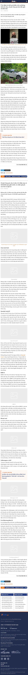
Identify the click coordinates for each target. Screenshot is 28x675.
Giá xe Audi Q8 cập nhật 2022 (7, 602)
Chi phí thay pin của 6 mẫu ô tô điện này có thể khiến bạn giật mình (14, 245)
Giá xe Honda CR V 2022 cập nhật (7, 597)
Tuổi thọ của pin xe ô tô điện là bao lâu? (13, 137)
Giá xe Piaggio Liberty (19, 606)
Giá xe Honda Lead (19, 600)
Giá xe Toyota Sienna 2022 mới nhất (7, 608)
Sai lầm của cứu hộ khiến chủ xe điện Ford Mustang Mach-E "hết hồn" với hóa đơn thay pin (13, 476)
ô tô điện (8, 176)
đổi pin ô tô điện (10, 587)
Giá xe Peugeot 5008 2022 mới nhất (7, 606)
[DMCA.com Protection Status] (6, 170)
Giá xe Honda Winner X (19, 598)
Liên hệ (2, 664)
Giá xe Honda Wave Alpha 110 (20, 604)
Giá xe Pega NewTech (19, 608)
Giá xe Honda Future (19, 602)
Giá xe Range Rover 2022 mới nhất (7, 600)
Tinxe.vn (6, 614)
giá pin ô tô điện (16, 176)
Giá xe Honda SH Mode (19, 597)
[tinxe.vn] (14, 1)
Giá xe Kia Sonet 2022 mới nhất (7, 604)
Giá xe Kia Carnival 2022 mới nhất (7, 598)
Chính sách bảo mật (5, 666)
